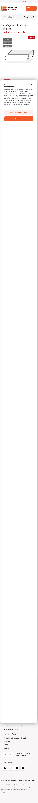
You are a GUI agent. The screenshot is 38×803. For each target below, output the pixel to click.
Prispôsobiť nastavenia (18, 112)
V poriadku (19, 119)
